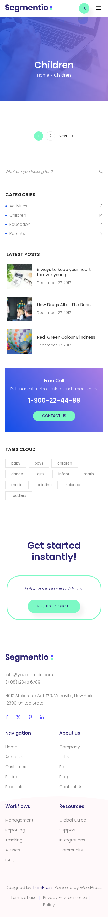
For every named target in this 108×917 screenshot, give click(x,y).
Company (69, 747)
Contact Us (70, 787)
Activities (18, 206)
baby (15, 463)
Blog (63, 777)
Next (63, 136)
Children (17, 215)
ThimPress (43, 887)
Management (19, 820)
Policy (49, 905)
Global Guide (72, 820)
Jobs (64, 757)
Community (71, 850)
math (89, 474)
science (73, 484)
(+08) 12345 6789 (23, 682)
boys (39, 463)
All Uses (12, 850)
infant (63, 474)
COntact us (54, 415)
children (64, 463)
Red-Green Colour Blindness (66, 337)
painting (44, 484)
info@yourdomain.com (29, 675)
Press (64, 767)
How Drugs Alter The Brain (64, 304)
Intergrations (72, 840)
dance (17, 474)
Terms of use (23, 897)
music (17, 484)
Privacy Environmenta (65, 897)
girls (40, 474)
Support (67, 830)
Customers (16, 767)
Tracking (14, 840)
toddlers (18, 495)
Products (14, 787)
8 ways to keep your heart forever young (64, 272)
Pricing (12, 777)
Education (19, 224)
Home (11, 747)
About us (14, 757)
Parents (17, 234)
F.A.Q (10, 860)
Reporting (15, 830)
